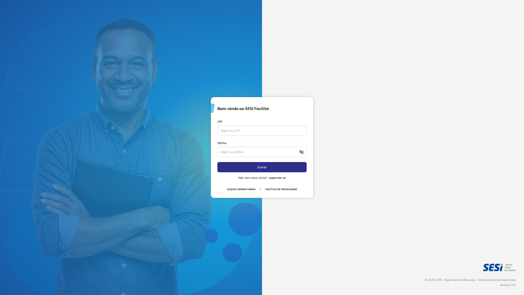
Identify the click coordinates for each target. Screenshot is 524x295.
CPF (219, 122)
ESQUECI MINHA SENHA (241, 189)
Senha (221, 143)
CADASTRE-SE (277, 177)
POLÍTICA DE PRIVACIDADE (281, 189)
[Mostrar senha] (301, 152)
